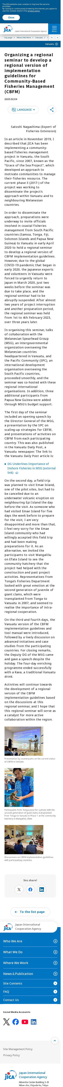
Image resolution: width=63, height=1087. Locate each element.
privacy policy (34, 11)
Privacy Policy (11, 1055)
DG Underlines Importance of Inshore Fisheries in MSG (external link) (31, 468)
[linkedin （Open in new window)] (34, 1022)
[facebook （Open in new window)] (15, 1022)
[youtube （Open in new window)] (25, 1022)
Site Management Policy (17, 1049)
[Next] (57, 37)
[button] (23, 109)
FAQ (6, 992)
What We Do (12, 952)
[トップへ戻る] (55, 1040)
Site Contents (12, 983)
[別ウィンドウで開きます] (19, 889)
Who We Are (12, 941)
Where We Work (15, 963)
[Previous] (52, 37)
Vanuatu (49, 44)
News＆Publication (18, 973)
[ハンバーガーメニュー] (54, 27)
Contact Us (11, 1000)
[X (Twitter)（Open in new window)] (6, 1021)
